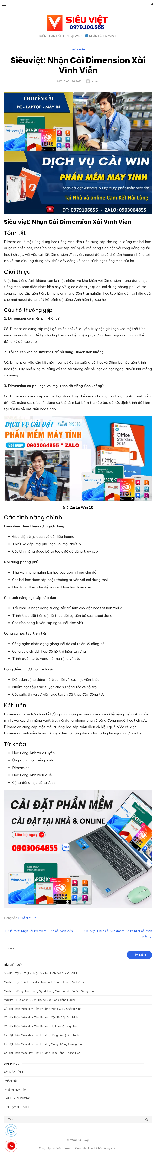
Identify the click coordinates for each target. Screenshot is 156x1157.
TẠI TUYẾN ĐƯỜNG (17, 1098)
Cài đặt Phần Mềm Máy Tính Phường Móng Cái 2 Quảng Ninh (42, 1009)
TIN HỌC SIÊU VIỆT (17, 1107)
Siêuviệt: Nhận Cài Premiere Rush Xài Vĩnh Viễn (40, 931)
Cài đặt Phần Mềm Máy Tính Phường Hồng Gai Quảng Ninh (41, 1035)
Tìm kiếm (9, 948)
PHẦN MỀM (78, 49)
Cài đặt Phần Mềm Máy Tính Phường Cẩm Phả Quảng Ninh (41, 1017)
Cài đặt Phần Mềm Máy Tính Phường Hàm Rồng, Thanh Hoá (42, 1053)
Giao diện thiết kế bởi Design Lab (96, 1148)
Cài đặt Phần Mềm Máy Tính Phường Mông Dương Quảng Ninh (43, 1044)
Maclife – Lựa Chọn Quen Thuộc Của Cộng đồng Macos (40, 1000)
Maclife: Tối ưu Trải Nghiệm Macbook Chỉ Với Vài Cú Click (41, 973)
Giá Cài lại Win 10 (78, 507)
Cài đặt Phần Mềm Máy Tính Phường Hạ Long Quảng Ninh (41, 1026)
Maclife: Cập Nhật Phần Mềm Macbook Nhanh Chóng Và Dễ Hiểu (45, 982)
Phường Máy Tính (15, 1090)
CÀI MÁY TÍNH (13, 1072)
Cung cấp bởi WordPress (55, 1148)
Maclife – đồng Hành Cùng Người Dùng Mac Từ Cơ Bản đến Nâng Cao (49, 991)
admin (95, 81)
